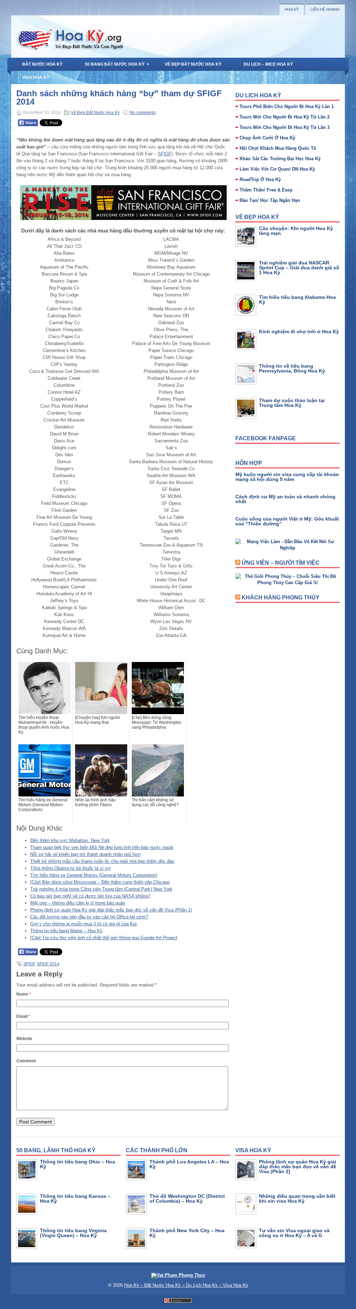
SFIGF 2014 (48, 964)
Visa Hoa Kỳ (35, 77)
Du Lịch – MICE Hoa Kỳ (268, 64)
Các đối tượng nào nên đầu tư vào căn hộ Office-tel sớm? (89, 916)
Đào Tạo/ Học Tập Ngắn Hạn (270, 200)
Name (23, 994)
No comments (143, 112)
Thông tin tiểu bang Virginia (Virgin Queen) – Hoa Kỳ (73, 1233)
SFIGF (164, 153)
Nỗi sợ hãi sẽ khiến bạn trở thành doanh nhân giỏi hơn (85, 854)
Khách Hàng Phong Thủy (280, 597)
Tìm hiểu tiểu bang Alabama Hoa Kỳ (297, 299)
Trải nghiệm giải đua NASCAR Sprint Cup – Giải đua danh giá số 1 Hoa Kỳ (299, 267)
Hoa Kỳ (292, 9)
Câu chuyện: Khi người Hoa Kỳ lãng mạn (296, 231)
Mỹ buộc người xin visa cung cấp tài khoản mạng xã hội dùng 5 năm (287, 477)
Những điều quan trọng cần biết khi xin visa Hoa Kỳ (297, 1198)
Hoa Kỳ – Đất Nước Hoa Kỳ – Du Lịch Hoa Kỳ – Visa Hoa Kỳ (186, 1285)
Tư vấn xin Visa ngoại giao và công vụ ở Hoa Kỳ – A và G (294, 1233)
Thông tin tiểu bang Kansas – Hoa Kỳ (75, 1198)
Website (24, 1038)
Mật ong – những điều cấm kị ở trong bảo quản (77, 903)
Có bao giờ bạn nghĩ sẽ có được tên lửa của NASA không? (90, 896)
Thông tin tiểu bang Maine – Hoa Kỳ (66, 930)
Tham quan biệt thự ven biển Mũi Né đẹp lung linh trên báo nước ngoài (101, 847)
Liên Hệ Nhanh (325, 9)
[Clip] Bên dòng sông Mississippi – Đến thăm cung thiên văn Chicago (100, 882)
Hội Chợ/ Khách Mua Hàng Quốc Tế (278, 148)
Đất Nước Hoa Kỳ (42, 64)
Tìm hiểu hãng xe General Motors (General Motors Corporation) (93, 875)
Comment (26, 1060)
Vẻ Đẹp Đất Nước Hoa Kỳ (193, 64)
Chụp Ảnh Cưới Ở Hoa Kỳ (267, 137)
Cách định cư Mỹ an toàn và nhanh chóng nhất (285, 499)
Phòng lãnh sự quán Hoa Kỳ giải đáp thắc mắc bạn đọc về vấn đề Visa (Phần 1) (111, 910)
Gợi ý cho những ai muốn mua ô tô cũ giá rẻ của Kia (83, 923)
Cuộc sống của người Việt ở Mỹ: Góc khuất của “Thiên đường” (287, 521)
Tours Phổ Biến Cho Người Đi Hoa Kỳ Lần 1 (287, 106)
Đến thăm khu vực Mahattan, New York (70, 840)
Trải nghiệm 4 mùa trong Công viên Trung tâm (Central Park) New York (101, 889)
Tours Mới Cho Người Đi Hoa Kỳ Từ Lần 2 (285, 117)
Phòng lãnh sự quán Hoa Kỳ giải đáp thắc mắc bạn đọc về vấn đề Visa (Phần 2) (297, 1166)
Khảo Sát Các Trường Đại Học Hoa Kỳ (280, 158)
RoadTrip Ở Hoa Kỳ (260, 179)
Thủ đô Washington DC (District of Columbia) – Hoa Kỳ (187, 1198)
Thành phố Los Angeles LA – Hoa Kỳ (189, 1164)
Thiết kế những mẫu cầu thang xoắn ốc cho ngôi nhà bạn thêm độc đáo (102, 861)
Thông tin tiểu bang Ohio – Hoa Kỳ (77, 1164)
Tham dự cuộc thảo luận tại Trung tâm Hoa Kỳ (292, 403)
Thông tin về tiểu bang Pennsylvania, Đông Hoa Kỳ (292, 368)
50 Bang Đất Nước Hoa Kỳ (117, 64)
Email (23, 1016)
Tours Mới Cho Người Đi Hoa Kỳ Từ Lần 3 (285, 127)
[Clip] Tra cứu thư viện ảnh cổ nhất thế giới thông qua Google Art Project (103, 937)
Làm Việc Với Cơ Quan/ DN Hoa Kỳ (277, 169)
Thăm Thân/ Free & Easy (266, 190)
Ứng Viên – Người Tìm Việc (280, 563)
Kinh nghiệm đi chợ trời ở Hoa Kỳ (299, 331)
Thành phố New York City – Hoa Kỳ (187, 1233)
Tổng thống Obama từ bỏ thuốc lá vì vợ (70, 868)
